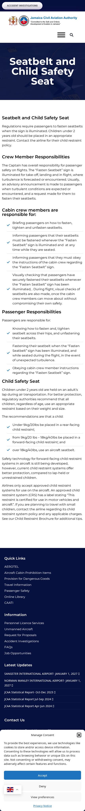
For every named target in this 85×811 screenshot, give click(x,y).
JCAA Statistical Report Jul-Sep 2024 (28, 699)
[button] (79, 735)
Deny (42, 786)
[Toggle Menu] (61, 35)
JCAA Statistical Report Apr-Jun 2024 (28, 706)
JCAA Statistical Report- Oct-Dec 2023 (29, 692)
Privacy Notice (42, 806)
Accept (42, 775)
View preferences (42, 797)
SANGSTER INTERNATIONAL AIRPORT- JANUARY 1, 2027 (41, 674)
